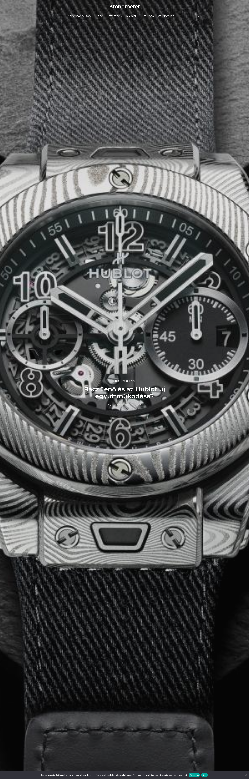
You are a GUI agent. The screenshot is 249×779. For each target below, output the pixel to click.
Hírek (99, 16)
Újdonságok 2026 (79, 16)
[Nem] (245, 775)
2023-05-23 (134, 404)
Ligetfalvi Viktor (117, 404)
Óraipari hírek (128, 380)
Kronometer (124, 6)
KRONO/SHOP (166, 16)
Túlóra (149, 16)
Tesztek (114, 16)
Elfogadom (194, 775)
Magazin (132, 16)
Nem (204, 775)
